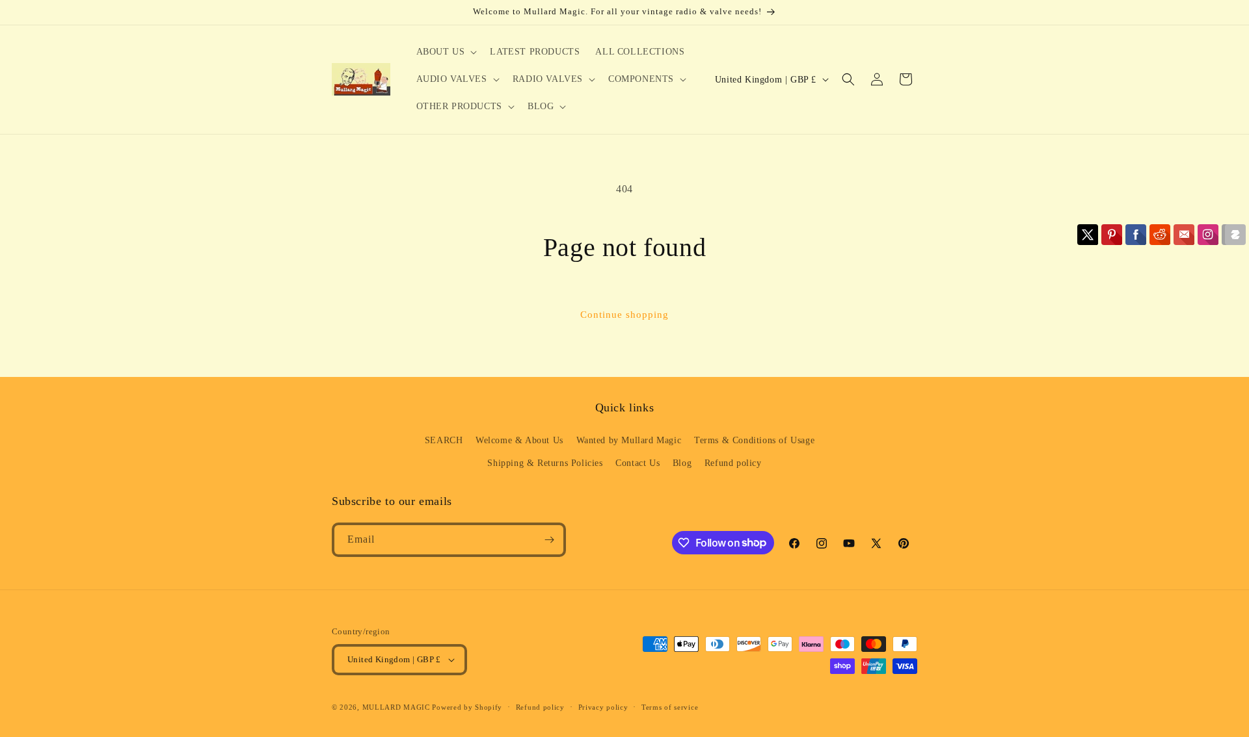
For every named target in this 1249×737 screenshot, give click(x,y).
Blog (682, 463)
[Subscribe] (549, 540)
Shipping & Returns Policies (544, 463)
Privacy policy (603, 707)
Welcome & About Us (519, 440)
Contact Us (637, 463)
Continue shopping (624, 314)
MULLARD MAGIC (396, 707)
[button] (446, 52)
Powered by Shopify (467, 707)
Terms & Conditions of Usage (754, 440)
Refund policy (733, 463)
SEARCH (444, 440)
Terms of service (669, 707)
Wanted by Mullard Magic (629, 440)
